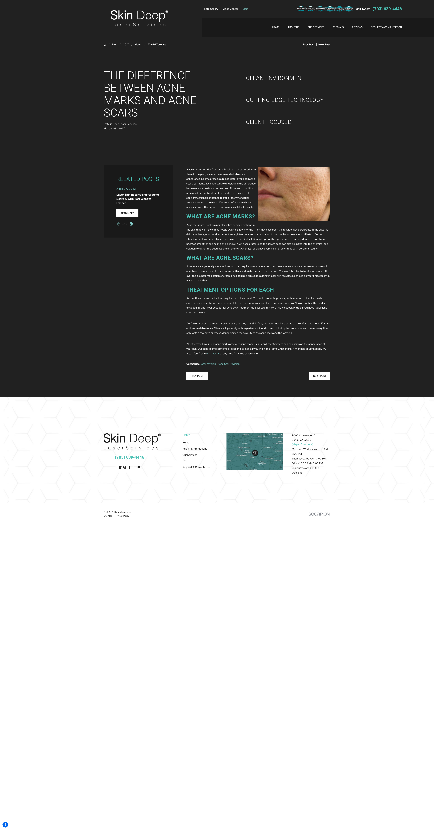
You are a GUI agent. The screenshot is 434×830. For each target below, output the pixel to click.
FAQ (184, 460)
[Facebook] (129, 467)
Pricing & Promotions (194, 448)
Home (185, 442)
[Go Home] (106, 44)
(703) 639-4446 (387, 9)
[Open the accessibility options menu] (5, 825)
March (138, 44)
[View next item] (131, 224)
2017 (126, 44)
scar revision (208, 363)
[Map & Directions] (302, 444)
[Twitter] (134, 467)
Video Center (230, 8)
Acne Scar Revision (229, 363)
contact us (213, 353)
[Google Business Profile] (120, 467)
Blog (245, 8)
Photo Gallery (210, 8)
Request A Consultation (196, 467)
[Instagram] (124, 467)
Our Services (189, 454)
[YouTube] (139, 467)
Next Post (319, 375)
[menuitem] (278, 27)
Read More (127, 213)
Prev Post (196, 375)
